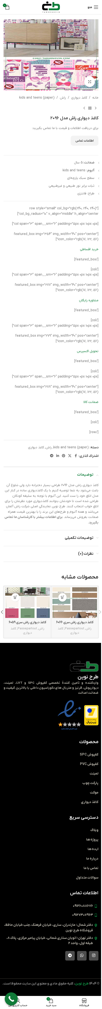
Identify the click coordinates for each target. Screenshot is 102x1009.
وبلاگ (94, 830)
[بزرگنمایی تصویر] (89, 81)
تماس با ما (90, 868)
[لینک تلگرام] (52, 456)
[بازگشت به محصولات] (90, 108)
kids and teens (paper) (37, 98)
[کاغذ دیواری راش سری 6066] (74, 602)
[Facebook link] (76, 456)
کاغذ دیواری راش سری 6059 (27, 622)
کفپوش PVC (89, 764)
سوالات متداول (87, 877)
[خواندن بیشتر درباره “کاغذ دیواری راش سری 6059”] (15, 597)
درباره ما (92, 858)
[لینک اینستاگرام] (93, 956)
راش (63, 98)
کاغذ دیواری (79, 98)
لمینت (94, 773)
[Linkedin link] (57, 456)
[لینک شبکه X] (70, 456)
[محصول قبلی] (95, 108)
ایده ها (93, 849)
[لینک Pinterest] (63, 456)
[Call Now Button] (11, 998)
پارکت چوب (90, 783)
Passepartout (74, 628)
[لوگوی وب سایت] (51, 7)
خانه (95, 98)
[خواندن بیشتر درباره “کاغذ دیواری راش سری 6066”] (62, 597)
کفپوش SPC (89, 754)
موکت (94, 792)
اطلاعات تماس (84, 141)
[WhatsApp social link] (82, 956)
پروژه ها (92, 839)
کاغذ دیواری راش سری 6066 (74, 622)
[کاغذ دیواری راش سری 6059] (27, 602)
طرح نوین (88, 677)
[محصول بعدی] (84, 108)
